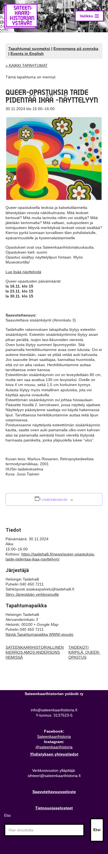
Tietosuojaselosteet (54, 808)
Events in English (27, 53)
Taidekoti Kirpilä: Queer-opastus (84, 652)
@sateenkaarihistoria (54, 747)
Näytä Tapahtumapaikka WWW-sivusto (39, 634)
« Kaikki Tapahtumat (27, 65)
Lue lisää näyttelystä (23, 272)
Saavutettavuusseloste (54, 791)
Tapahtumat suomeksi (29, 48)
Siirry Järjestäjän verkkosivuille (32, 594)
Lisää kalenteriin (54, 500)
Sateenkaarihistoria (54, 736)
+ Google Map (46, 624)
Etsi (7, 815)
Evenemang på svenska (75, 48)
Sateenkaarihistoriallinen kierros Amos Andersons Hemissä (35, 652)
